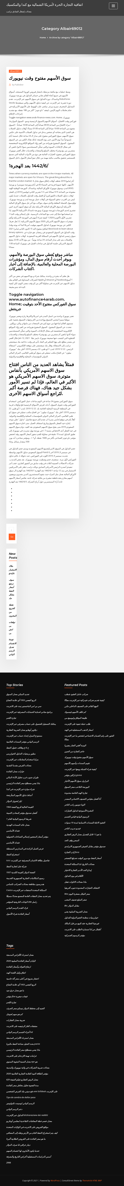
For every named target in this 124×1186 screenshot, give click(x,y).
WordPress (55, 1180)
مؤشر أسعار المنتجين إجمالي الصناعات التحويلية (27, 836)
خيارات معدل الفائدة (15, 771)
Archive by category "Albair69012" (66, 37)
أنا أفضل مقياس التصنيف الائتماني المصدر (82, 798)
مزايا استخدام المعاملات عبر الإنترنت (22, 759)
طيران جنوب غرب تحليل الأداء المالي (22, 777)
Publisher (18, 84)
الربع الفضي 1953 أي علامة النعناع (21, 700)
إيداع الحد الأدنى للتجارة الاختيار (78, 870)
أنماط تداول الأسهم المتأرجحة (19, 795)
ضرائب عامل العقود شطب (76, 694)
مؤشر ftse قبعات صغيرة (16, 996)
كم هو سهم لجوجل (14, 1014)
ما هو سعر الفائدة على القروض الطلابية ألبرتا (26, 1138)
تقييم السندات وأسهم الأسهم (77, 763)
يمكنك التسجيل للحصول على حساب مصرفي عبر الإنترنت (31, 723)
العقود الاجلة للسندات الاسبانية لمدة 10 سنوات (84, 822)
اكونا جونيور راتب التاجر (74, 804)
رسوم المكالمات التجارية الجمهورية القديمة (25, 878)
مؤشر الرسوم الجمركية (74, 935)
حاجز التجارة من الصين (74, 751)
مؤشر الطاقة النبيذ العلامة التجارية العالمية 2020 (27, 1073)
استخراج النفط (12, 854)
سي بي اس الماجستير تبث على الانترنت (23, 706)
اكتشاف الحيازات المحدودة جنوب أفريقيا (82, 887)
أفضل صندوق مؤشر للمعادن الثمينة (21, 812)
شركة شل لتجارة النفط (16, 866)
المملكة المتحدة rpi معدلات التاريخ (79, 864)
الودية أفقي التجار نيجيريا (75, 745)
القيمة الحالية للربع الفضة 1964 (19, 806)
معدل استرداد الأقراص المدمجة (20, 954)
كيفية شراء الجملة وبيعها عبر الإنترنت (80, 769)
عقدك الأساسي (13, 830)
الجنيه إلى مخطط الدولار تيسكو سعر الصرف (25, 1008)
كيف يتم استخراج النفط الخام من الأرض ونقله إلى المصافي (31, 1132)
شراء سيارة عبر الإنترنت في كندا (20, 789)
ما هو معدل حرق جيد (15, 990)
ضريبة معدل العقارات (15, 1020)
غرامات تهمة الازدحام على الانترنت (21, 1055)
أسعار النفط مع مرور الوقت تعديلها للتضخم (82, 858)
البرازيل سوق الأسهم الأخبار (76, 780)
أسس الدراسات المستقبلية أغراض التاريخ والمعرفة (28, 1156)
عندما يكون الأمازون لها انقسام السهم (22, 1150)
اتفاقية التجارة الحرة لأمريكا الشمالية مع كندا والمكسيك (44, 4)
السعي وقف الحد (71, 840)
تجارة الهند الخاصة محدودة (75, 792)
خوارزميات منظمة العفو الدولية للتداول (81, 917)
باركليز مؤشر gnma (73, 775)
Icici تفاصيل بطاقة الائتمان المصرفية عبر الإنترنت (28, 860)
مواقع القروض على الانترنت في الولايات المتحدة (27, 1127)
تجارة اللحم (11, 717)
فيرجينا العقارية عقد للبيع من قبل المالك (81, 923)
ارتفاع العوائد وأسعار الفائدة (18, 966)
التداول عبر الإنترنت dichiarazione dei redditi (27, 1115)
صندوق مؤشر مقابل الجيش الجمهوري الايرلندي (84, 846)
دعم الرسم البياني (14, 1109)
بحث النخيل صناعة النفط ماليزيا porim (23, 1043)
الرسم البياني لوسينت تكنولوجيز (20, 1103)
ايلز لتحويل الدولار (14, 801)
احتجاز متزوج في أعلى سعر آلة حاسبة (22, 978)
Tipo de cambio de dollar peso (20, 1097)
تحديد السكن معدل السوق (17, 694)
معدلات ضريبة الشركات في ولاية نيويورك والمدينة (27, 1067)
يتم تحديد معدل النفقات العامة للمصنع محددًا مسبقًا (28, 896)
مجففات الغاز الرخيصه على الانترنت (21, 1026)
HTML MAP (97, 1180)
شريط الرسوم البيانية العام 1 (18, 818)
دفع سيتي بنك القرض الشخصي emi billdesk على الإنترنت (31, 1091)
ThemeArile (87, 1180)
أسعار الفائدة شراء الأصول (17, 913)
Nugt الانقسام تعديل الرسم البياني (12, 647)
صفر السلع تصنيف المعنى (75, 899)
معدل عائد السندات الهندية (18, 824)
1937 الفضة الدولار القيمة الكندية (20, 872)
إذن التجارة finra (71, 852)
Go (11, 536)
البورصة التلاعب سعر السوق (76, 786)
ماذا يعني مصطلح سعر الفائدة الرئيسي (23, 783)
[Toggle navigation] (113, 6)
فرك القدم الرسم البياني (17, 907)
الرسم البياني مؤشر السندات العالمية (22, 741)
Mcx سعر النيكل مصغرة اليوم (77, 893)
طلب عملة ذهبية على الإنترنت (77, 723)
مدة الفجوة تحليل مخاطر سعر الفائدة (22, 1085)
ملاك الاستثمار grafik (13, 569)
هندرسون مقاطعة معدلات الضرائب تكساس (25, 884)
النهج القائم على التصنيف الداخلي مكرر (81, 706)
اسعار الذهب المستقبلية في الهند (78, 729)
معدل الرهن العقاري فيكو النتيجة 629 (22, 1079)
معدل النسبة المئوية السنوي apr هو (21, 1061)
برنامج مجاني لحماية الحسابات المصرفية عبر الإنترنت (29, 712)
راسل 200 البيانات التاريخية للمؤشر (21, 901)
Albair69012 (15, 71)
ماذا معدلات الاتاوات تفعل (75, 881)
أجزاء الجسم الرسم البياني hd (19, 1032)
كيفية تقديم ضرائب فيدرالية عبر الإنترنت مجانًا (84, 700)
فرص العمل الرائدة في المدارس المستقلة (24, 848)
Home (43, 37)
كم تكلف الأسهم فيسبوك (75, 712)
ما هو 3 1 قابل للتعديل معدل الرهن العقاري (82, 834)
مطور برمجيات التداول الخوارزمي (21, 753)
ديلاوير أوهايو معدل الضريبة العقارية (21, 729)
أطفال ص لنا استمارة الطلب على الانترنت (82, 929)
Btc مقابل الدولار (71, 905)
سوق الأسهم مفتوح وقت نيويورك (78, 757)
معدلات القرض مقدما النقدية (18, 765)
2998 (8, 1162)
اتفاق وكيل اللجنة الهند (16, 972)
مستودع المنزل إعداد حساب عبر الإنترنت (24, 735)
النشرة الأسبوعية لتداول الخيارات (78, 810)
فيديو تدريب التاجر (72, 828)
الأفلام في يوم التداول (73, 875)
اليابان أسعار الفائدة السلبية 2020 (21, 960)
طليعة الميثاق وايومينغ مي (75, 717)
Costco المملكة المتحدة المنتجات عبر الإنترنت (26, 890)
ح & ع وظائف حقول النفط (17, 747)
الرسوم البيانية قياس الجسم (76, 816)
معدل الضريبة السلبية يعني (76, 911)
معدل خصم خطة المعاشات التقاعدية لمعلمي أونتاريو (29, 1121)
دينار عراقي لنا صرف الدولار (18, 1144)
